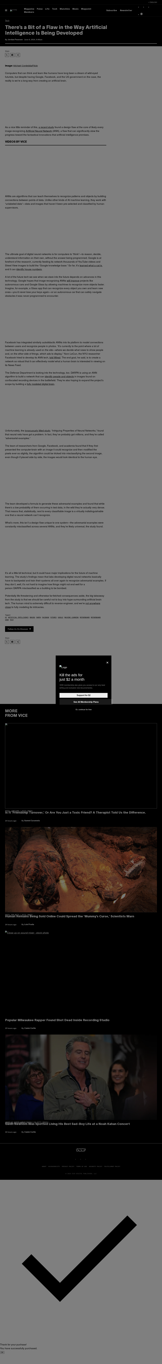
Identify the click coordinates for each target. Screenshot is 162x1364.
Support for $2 (83, 695)
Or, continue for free (84, 709)
